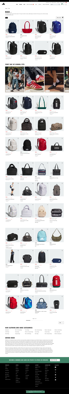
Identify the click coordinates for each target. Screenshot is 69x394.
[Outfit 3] (54, 79)
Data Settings (28, 390)
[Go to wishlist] (64, 4)
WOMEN (20, 4)
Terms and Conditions (40, 390)
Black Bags (7, 333)
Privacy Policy (35, 390)
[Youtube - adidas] (59, 380)
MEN (17, 4)
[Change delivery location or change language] (66, 2)
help (50, 2)
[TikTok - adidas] (59, 377)
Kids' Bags (36, 333)
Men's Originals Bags (48, 333)
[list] (30, 18)
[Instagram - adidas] (59, 370)
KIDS (24, 4)
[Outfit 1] (14, 79)
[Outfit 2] (34, 79)
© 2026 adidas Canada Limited (34, 392)
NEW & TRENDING (46, 4)
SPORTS (40, 4)
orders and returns (53, 2)
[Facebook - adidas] (59, 367)
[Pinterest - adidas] (59, 375)
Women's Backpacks (58, 333)
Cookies (31, 390)
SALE (36, 4)
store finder (47, 2)
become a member (62, 2)
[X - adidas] (59, 372)
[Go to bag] (66, 4)
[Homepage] (3, 4)
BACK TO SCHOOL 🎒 (30, 4)
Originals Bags (17, 333)
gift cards (58, 2)
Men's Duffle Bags (28, 333)
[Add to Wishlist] (18, 21)
